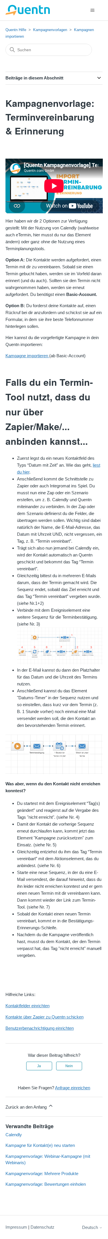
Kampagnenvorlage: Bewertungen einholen (45, 1184)
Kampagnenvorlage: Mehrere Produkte (41, 1173)
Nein (69, 1066)
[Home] (27, 10)
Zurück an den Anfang (26, 1107)
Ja (39, 1066)
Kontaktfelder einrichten (27, 1005)
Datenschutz (42, 1227)
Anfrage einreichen (72, 1087)
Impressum (16, 1227)
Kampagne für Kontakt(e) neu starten (40, 1145)
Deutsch (90, 1227)
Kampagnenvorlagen (50, 30)
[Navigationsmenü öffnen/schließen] (92, 10)
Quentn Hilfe (15, 30)
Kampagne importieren (27, 355)
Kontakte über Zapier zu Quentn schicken (44, 1016)
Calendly (13, 1134)
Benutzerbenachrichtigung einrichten (39, 1028)
